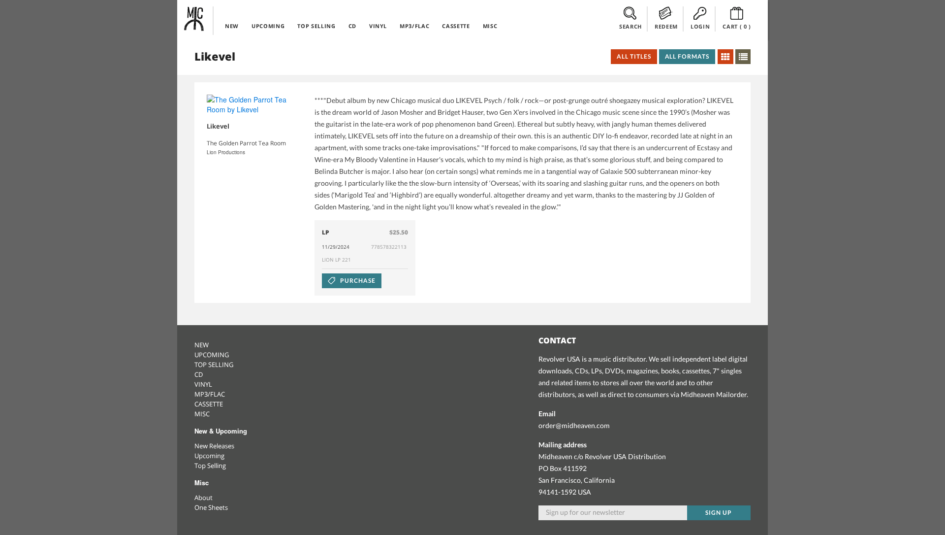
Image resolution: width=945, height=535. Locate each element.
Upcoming (209, 455)
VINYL (378, 26)
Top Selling (210, 465)
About (203, 497)
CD (352, 26)
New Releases (214, 445)
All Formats (687, 56)
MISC (490, 26)
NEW (232, 26)
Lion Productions (226, 152)
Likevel (218, 126)
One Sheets (211, 507)
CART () (737, 26)
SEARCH (630, 26)
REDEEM (666, 26)
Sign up (718, 512)
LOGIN (700, 26)
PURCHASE (357, 280)
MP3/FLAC (414, 26)
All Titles (634, 56)
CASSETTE (456, 26)
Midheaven (194, 18)
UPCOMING (268, 26)
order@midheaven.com (574, 425)
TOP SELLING (316, 26)
